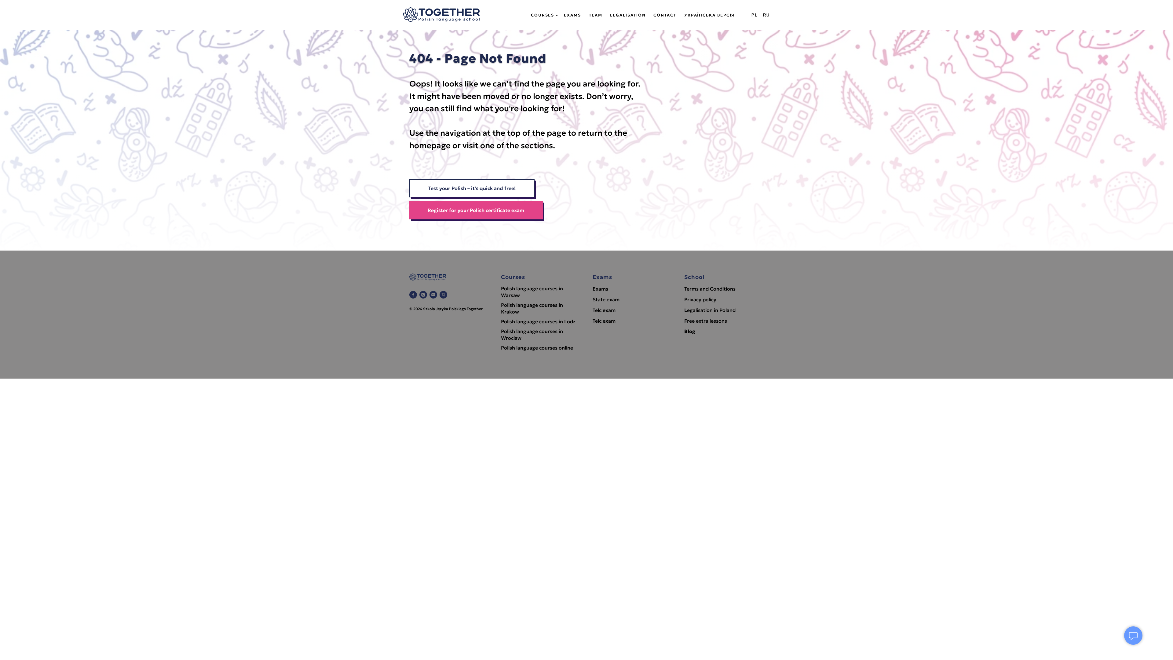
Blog (689, 331)
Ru (766, 15)
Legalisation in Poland (710, 310)
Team (595, 15)
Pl (754, 15)
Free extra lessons (705, 321)
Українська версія (709, 15)
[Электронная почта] (433, 295)
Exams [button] (572, 15)
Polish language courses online (537, 348)
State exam (606, 299)
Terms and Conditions (710, 289)
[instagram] (423, 295)
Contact (664, 15)
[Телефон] (443, 295)
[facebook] (413, 295)
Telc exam (604, 310)
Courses (542, 15)
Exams (600, 289)
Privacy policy (700, 299)
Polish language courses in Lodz (538, 321)
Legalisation (627, 15)
